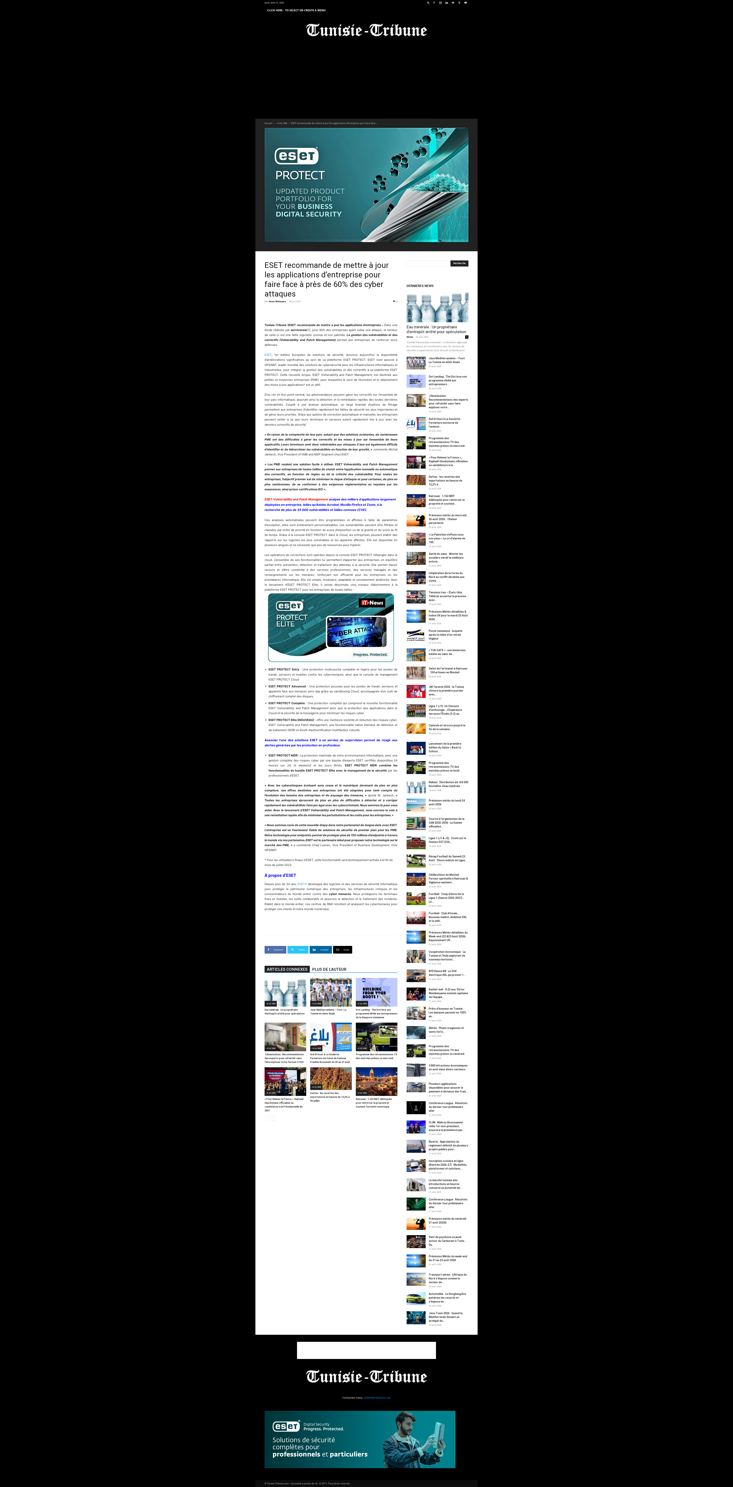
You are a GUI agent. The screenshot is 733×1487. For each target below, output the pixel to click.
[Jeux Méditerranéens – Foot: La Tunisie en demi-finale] (331, 992)
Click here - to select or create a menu (296, 10)
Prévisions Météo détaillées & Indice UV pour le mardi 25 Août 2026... (448, 615)
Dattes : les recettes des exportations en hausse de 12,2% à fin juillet (330, 1097)
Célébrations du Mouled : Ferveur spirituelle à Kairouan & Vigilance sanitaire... (448, 878)
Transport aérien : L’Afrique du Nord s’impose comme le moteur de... (448, 1278)
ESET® (302, 884)
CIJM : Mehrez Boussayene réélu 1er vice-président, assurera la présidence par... (447, 1126)
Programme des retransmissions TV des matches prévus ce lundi (444, 766)
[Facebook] (434, 2)
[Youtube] (465, 2)
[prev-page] (267, 1118)
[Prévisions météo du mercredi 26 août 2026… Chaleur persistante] (416, 520)
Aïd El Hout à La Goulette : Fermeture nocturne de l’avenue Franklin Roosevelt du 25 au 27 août (330, 1058)
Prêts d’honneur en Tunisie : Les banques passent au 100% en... (447, 1012)
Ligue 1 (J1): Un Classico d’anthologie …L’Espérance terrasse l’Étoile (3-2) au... (445, 710)
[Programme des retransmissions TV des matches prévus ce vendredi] (416, 1051)
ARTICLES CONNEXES (287, 969)
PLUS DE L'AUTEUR (329, 969)
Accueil (268, 123)
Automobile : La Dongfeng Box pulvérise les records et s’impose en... (447, 1297)
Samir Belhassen (277, 301)
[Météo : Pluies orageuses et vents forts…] (416, 1032)
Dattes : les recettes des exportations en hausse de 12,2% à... (445, 480)
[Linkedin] (447, 2)
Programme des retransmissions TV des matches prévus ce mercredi (447, 442)
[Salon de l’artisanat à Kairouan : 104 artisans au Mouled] (416, 673)
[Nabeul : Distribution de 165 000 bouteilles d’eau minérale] (416, 786)
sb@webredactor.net (377, 1397)
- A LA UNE (281, 123)
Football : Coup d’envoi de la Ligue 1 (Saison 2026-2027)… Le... (446, 898)
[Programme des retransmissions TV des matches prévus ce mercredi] (376, 1037)
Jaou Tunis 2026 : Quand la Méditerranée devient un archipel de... (446, 1317)
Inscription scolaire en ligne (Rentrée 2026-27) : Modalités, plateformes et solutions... (448, 1164)
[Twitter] (459, 2)
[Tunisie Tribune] (366, 30)
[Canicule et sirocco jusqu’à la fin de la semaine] (416, 728)
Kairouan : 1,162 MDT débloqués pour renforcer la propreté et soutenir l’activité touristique (374, 1103)
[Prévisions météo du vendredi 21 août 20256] (416, 1223)
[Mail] (453, 2)
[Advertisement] (331, 313)
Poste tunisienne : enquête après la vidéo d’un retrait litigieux (445, 634)
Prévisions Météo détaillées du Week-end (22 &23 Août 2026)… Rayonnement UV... (448, 936)
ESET (268, 355)
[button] (428, 2)
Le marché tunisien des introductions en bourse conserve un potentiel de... (445, 1184)
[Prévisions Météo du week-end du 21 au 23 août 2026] (416, 1261)
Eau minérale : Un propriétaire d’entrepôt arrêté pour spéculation (436, 329)
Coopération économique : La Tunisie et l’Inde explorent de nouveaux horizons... (447, 955)
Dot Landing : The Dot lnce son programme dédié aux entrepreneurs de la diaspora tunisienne (376, 1013)
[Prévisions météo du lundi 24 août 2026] (416, 805)
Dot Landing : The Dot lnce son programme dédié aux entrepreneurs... (448, 380)
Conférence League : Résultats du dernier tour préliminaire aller (448, 1107)
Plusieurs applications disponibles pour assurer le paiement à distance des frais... (448, 1087)
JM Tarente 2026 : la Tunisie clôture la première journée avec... (446, 690)
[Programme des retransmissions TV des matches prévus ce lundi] (416, 767)
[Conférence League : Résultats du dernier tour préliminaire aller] (416, 1107)
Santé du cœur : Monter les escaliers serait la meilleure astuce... (446, 557)
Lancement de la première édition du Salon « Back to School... (445, 747)
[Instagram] (440, 2)
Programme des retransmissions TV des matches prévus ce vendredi (446, 1050)
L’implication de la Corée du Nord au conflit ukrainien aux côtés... (446, 577)
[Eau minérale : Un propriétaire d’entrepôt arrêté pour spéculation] (285, 992)
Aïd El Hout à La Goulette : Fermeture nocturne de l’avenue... (445, 422)
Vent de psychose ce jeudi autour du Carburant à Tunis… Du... (447, 1241)
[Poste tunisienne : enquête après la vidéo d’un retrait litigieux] (416, 635)
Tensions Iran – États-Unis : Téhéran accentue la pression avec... (447, 596)
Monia (410, 336)
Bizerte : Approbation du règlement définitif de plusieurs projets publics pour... (448, 1145)
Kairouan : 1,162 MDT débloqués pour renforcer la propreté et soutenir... (447, 500)
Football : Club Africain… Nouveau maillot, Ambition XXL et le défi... (448, 917)
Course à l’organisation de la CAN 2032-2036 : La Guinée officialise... (446, 822)
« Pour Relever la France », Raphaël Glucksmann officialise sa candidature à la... (448, 461)
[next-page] (273, 1118)
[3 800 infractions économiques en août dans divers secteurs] (416, 1070)
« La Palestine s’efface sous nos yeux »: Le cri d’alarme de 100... (447, 538)
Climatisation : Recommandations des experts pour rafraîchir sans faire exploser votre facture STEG (284, 1058)
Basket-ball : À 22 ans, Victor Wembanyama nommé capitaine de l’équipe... (448, 993)
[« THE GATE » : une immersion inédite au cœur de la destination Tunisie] (416, 654)
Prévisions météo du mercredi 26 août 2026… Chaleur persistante (448, 519)
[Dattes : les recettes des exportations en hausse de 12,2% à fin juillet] (331, 1078)
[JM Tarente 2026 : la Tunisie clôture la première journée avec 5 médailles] (416, 691)
